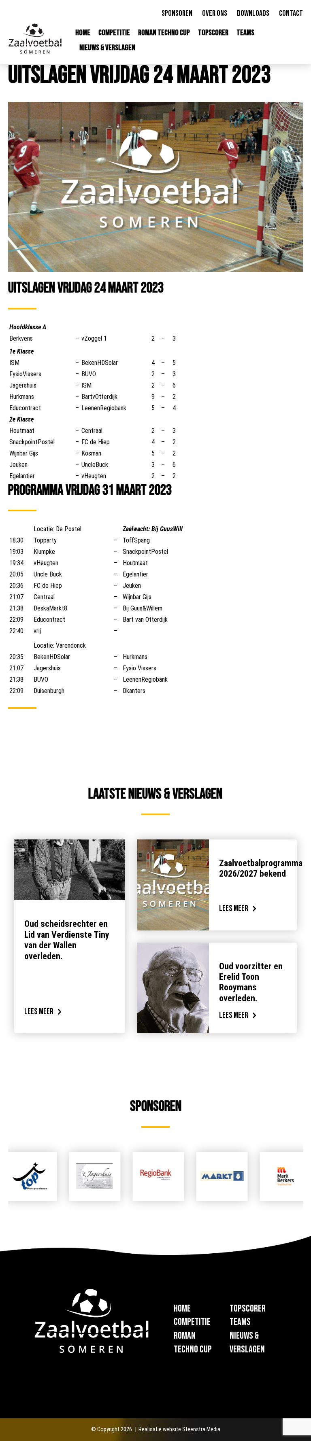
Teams (245, 33)
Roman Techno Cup (164, 33)
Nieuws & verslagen (107, 48)
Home (82, 33)
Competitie (114, 33)
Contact (291, 13)
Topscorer (213, 33)
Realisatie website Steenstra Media (179, 1429)
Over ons (214, 13)
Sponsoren (177, 13)
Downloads (253, 13)
